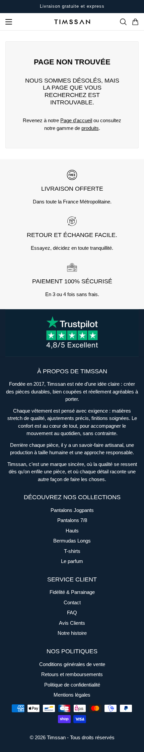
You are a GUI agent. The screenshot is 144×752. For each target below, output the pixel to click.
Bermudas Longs (72, 541)
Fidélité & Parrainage (72, 592)
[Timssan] (72, 22)
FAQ (72, 612)
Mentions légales (72, 695)
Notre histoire (72, 633)
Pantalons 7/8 (72, 520)
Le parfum (72, 561)
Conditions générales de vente (72, 664)
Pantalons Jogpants (72, 510)
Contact (72, 602)
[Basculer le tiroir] (8, 22)
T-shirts (72, 551)
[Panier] (135, 21)
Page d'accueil (76, 120)
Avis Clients (72, 623)
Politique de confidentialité (72, 685)
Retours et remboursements (72, 674)
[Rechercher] (123, 21)
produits (90, 128)
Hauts (72, 530)
